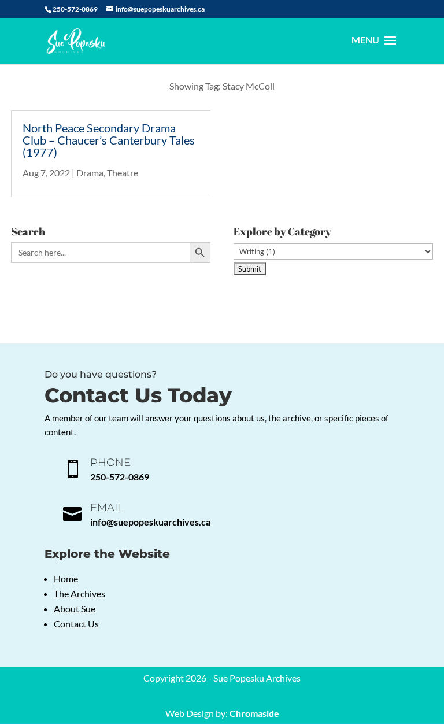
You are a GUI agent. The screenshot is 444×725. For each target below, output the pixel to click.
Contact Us (76, 623)
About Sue (74, 608)
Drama (89, 172)
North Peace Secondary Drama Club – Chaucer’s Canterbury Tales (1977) (109, 140)
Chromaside (254, 713)
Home (66, 578)
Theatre (122, 172)
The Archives (79, 593)
